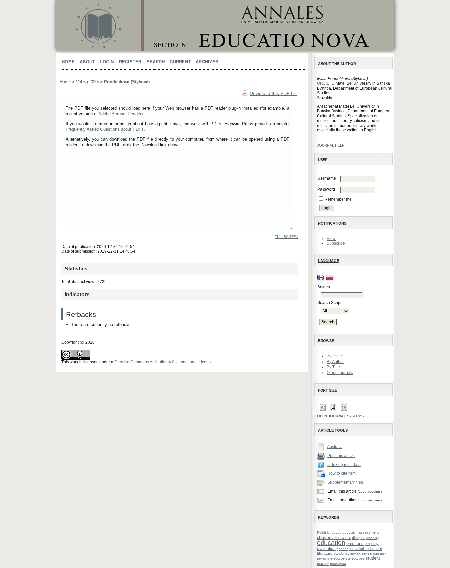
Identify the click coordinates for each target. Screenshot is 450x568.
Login (107, 61)
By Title (333, 367)
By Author (335, 361)
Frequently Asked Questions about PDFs (105, 129)
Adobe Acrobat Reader (119, 113)
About (87, 61)
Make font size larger (344, 407)
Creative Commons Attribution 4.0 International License (163, 362)
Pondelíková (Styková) (127, 81)
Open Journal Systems (340, 416)
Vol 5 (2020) (87, 81)
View (331, 238)
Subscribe (336, 243)
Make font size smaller (323, 407)
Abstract (334, 446)
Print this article (341, 455)
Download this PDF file (273, 93)
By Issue (334, 356)
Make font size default (333, 407)
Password (326, 189)
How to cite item (341, 473)
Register (130, 61)
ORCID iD (326, 83)
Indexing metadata (344, 464)
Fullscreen (286, 237)
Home (68, 61)
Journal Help (330, 145)
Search (156, 61)
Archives (207, 61)
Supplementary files (345, 482)
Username (326, 178)
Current (180, 61)
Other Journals (340, 372)
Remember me (338, 199)
